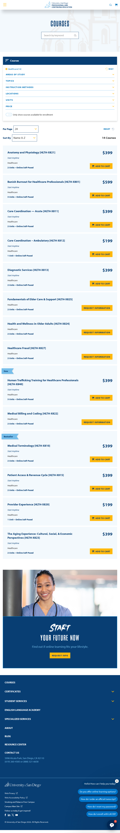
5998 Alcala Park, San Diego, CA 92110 (24, 758)
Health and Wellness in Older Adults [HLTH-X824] (39, 323)
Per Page (7, 129)
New (6, 371)
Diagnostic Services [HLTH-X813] (28, 270)
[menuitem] (60, 683)
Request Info (60, 655)
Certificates (13, 691)
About (9, 727)
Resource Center (15, 744)
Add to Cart (102, 166)
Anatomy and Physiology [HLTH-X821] (31, 152)
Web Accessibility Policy (15, 797)
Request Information (97, 308)
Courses (10, 682)
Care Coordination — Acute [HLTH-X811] (33, 211)
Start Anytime (13, 157)
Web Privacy (10, 793)
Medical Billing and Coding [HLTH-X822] (33, 413)
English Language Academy (22, 709)
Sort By (7, 137)
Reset (111, 69)
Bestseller (8, 436)
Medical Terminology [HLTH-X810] (29, 445)
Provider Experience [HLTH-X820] (29, 504)
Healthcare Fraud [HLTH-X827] (27, 348)
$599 (107, 182)
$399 (107, 152)
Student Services (16, 701)
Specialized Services (18, 718)
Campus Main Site (12, 806)
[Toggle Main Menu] (5, 5)
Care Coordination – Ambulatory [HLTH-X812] (36, 240)
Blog (8, 736)
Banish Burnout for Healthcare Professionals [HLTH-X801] (44, 182)
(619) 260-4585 (12, 761)
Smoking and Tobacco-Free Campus (20, 802)
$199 (107, 241)
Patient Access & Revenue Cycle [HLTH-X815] (36, 475)
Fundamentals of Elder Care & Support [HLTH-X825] (40, 299)
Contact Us (12, 752)
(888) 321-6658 (30, 761)
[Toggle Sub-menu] (112, 691)
